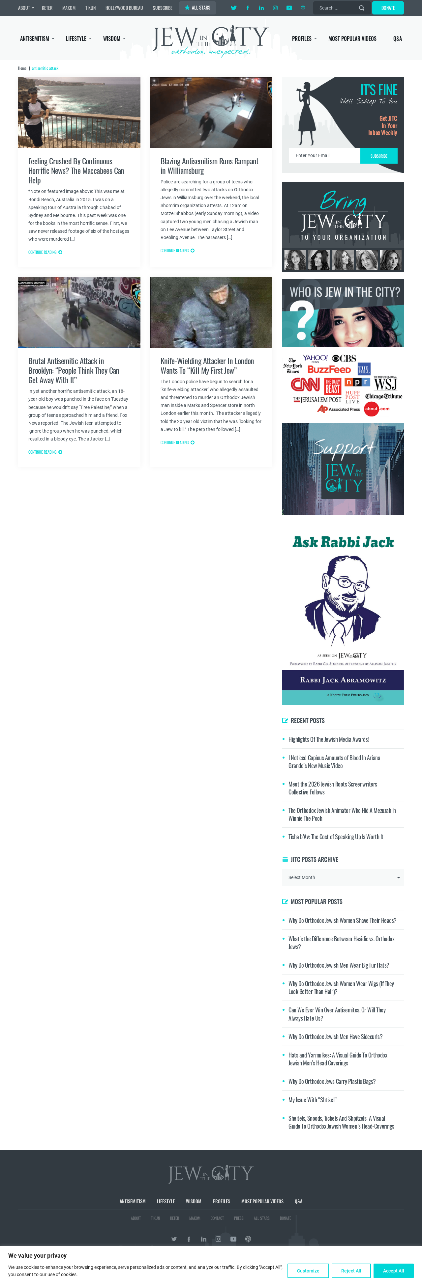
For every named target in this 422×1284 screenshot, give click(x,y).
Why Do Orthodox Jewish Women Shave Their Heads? (342, 920)
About (24, 7)
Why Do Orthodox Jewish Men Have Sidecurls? (335, 1036)
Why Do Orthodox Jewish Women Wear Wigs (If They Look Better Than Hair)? (341, 987)
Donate (388, 7)
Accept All (393, 1270)
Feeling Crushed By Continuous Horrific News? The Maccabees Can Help (76, 170)
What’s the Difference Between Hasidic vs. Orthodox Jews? (341, 942)
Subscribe (162, 7)
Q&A (397, 38)
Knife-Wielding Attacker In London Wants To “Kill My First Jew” (207, 365)
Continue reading (42, 252)
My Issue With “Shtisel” (312, 1099)
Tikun (90, 7)
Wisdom (111, 38)
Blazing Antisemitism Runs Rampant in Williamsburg (209, 165)
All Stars (201, 7)
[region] (211, 1265)
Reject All (351, 1270)
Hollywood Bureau (124, 7)
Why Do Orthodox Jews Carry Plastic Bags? (332, 1081)
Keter (47, 7)
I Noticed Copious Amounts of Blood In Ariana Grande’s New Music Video (334, 761)
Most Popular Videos (352, 38)
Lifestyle (76, 38)
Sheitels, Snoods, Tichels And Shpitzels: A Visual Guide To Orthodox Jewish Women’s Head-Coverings (341, 1122)
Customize (308, 1270)
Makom (68, 7)
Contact (217, 1218)
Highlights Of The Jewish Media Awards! (328, 739)
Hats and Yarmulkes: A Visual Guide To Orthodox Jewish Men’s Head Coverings (337, 1059)
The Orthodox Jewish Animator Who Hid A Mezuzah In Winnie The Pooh (342, 814)
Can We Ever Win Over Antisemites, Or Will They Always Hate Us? (336, 1013)
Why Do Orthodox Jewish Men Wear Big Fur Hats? (338, 965)
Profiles (302, 38)
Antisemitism (34, 38)
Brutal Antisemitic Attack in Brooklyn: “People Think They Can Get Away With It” (73, 370)
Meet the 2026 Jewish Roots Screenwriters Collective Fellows (332, 788)
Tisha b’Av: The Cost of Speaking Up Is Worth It (335, 836)
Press (239, 1218)
